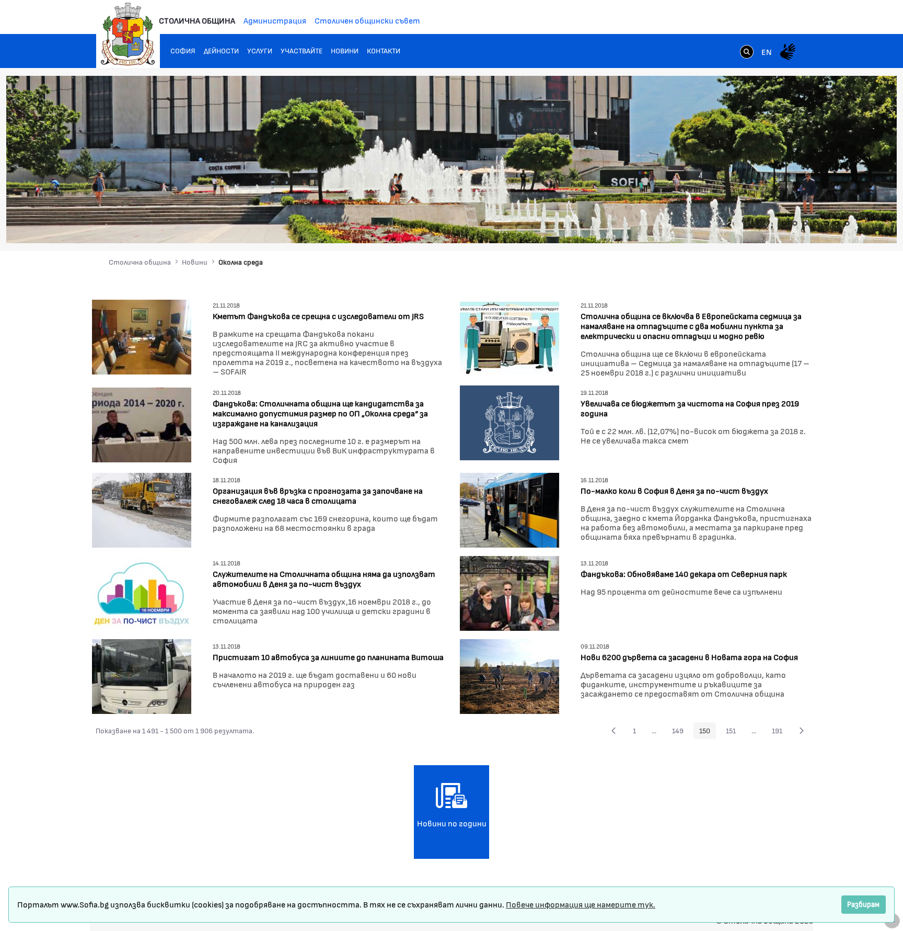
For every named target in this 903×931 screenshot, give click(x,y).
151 (734, 732)
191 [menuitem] (780, 732)
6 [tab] (836, 223)
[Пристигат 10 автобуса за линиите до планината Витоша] (141, 675)
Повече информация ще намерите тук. (580, 904)
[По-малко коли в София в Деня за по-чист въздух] (509, 509)
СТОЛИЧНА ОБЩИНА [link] (197, 20)
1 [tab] (784, 223)
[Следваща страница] (801, 730)
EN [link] (766, 51)
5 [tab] (826, 223)
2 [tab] (794, 223)
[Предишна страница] (613, 730)
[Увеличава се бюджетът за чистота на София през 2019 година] (509, 421)
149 (680, 732)
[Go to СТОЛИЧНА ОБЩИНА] (128, 34)
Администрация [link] (275, 20)
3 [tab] (805, 223)
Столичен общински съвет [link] (367, 20)
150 (707, 732)
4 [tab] (815, 223)
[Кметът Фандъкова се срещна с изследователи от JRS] (141, 335)
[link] (746, 52)
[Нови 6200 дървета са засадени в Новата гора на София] (509, 675)
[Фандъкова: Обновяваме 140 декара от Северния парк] (509, 592)
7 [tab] (847, 223)
